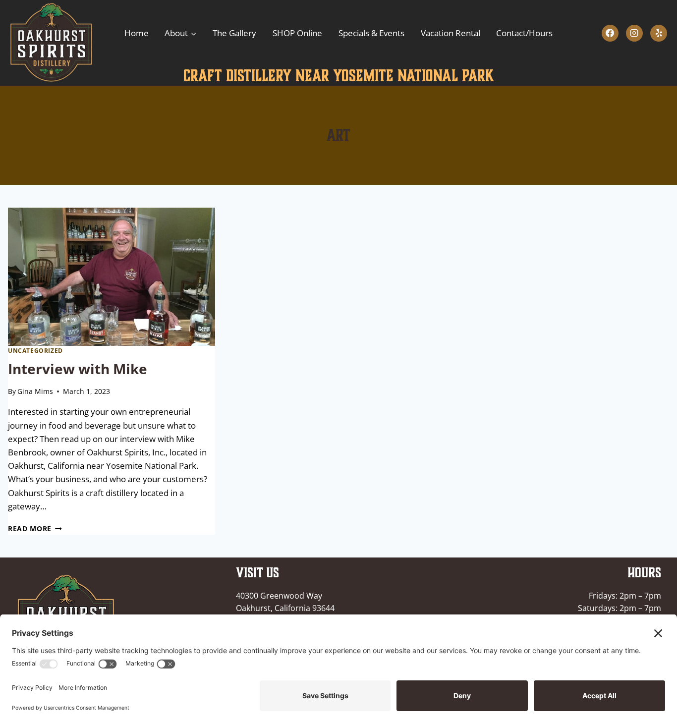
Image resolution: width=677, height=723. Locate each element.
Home (136, 33)
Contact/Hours (524, 33)
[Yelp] (658, 33)
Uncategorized (35, 350)
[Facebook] (610, 33)
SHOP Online (297, 33)
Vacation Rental (450, 33)
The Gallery (234, 33)
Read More (35, 528)
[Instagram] (634, 33)
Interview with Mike (77, 368)
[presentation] (111, 277)
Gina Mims (35, 391)
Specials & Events (371, 33)
